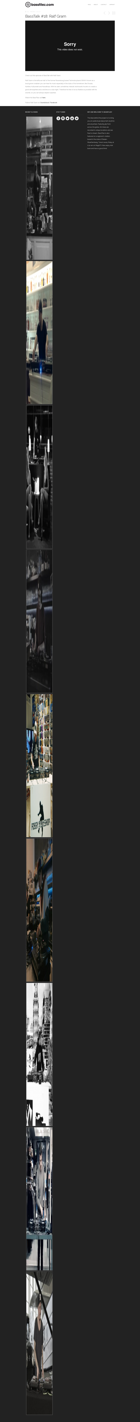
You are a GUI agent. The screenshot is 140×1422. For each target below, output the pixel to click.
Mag (89, 4)
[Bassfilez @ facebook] (58, 118)
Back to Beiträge (114, 13)
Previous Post (105, 13)
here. (44, 98)
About (96, 4)
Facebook (53, 102)
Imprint (112, 4)
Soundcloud (44, 102)
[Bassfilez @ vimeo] (77, 118)
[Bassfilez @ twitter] (67, 118)
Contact (104, 4)
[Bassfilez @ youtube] (72, 118)
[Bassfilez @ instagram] (63, 118)
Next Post (109, 13)
